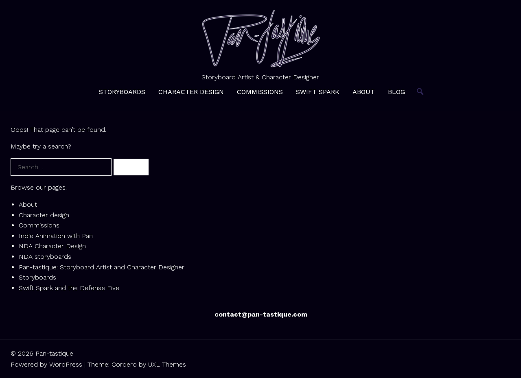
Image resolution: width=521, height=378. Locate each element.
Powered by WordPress (46, 364)
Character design (191, 92)
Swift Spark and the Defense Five (69, 288)
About (363, 92)
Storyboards (122, 92)
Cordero (124, 364)
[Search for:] (62, 167)
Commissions (260, 92)
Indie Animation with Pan (56, 236)
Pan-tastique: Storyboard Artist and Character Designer (101, 267)
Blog (396, 92)
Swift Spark (317, 92)
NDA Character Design (52, 246)
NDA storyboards (45, 256)
